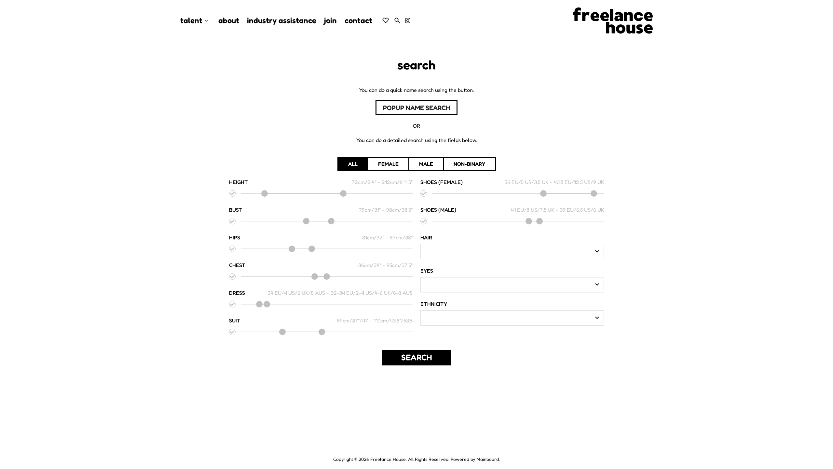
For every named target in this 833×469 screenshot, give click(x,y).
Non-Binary (469, 164)
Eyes (426, 270)
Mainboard (487, 459)
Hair (426, 237)
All (353, 164)
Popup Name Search (416, 108)
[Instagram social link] (407, 20)
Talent (195, 21)
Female (388, 164)
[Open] (597, 251)
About (228, 20)
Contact (358, 20)
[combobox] (507, 251)
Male (426, 164)
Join (330, 20)
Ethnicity (433, 304)
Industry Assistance (281, 20)
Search (416, 357)
